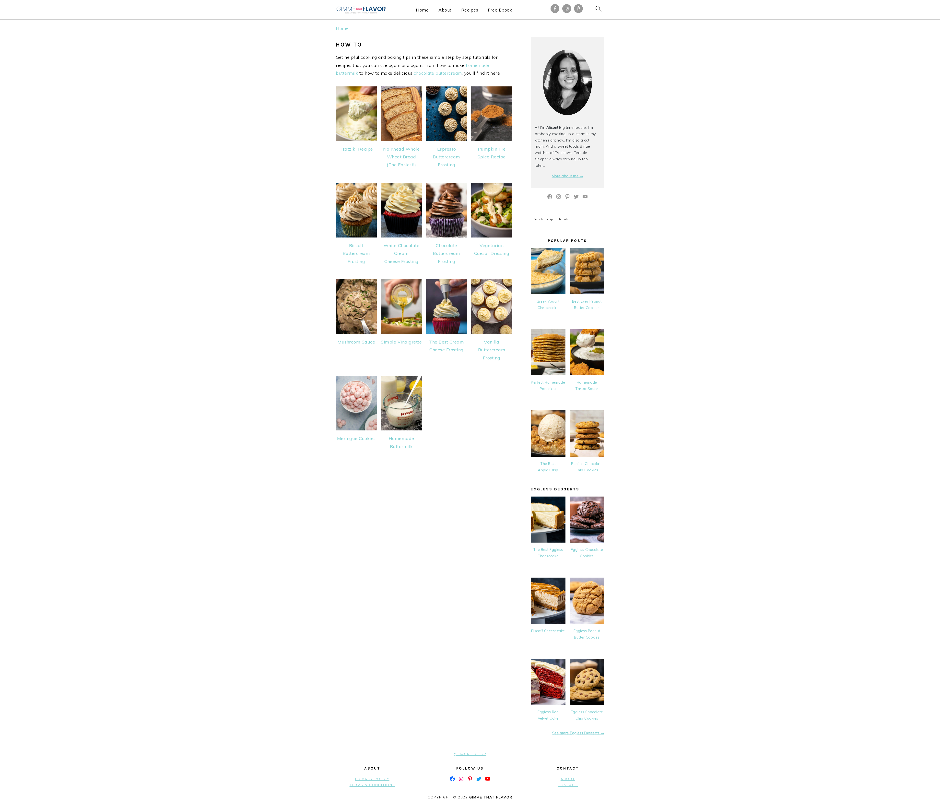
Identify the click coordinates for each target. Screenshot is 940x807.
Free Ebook (500, 10)
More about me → (567, 176)
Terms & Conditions (372, 785)
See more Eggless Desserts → (578, 733)
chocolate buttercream (438, 73)
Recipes (469, 10)
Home (422, 10)
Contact (568, 785)
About (444, 10)
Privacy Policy (372, 779)
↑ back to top (470, 754)
